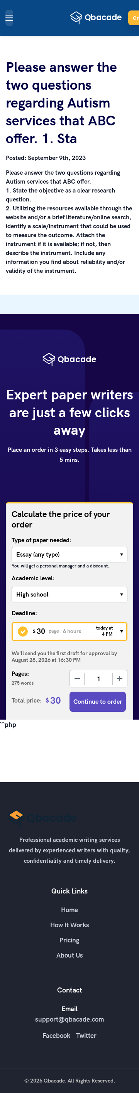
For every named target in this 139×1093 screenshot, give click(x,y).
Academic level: (33, 578)
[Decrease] (77, 678)
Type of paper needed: (41, 540)
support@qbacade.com (69, 1019)
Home (69, 910)
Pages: (20, 673)
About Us (69, 955)
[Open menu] (9, 18)
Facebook (56, 1035)
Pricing (69, 940)
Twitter (86, 1035)
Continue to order (97, 701)
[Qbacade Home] (96, 17)
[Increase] (119, 678)
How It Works (69, 925)
